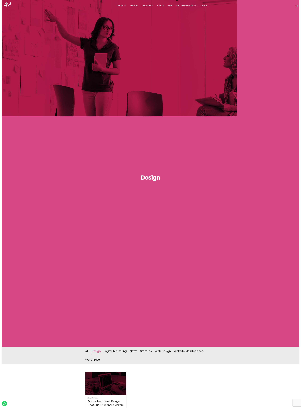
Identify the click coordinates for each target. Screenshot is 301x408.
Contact (205, 5)
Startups (146, 351)
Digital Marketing (115, 351)
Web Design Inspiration (186, 5)
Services (134, 5)
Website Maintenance (188, 351)
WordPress (92, 360)
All (87, 351)
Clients (160, 5)
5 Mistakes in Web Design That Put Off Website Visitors (105, 403)
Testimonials (147, 5)
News (133, 351)
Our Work (121, 5)
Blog (170, 5)
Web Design (163, 351)
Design (96, 351)
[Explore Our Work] (296, 6)
